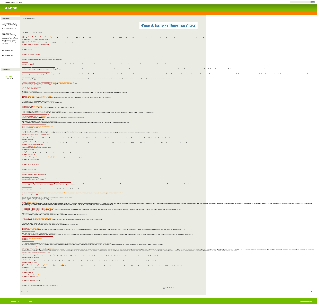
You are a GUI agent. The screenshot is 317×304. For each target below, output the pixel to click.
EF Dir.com (11, 7)
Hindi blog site (24, 96)
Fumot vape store (25, 238)
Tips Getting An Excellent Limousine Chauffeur (31, 171)
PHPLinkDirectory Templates (306, 301)
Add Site (14, 13)
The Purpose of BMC (26, 218)
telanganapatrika (25, 91)
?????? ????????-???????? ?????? (28, 161)
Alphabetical (39, 32)
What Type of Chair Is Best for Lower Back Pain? (31, 223)
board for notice (25, 126)
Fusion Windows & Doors (27, 77)
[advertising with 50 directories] (168, 287)
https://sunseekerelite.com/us (27, 274)
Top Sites (33, 13)
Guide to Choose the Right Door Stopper (29, 213)
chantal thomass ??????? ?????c (28, 146)
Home (6, 13)
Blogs (28, 18)
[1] (312, 291)
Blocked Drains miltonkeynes (27, 254)
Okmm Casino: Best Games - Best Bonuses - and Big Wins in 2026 (34, 233)
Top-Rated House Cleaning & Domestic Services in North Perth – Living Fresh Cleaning (38, 67)
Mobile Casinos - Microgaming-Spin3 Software (31, 243)
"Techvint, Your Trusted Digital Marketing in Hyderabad (32, 41)
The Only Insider (25, 62)
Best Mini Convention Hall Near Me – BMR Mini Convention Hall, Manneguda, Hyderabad (39, 56)
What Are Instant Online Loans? (28, 51)
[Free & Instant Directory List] (168, 29)
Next (314, 291)
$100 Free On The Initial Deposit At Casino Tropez (31, 264)
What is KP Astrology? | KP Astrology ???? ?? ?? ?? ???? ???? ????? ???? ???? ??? (37, 282)
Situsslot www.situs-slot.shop (27, 106)
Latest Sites (23, 13)
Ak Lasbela (24, 46)
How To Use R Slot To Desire (27, 156)
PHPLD (30, 301)
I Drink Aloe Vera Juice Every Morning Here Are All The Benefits (34, 197)
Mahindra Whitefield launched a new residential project (32, 111)
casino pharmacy (25, 136)
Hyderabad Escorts (25, 151)
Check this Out (24, 269)
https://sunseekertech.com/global (28, 278)
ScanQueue (24, 202)
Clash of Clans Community (27, 187)
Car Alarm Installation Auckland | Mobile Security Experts (33, 248)
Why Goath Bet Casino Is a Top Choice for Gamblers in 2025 (33, 208)
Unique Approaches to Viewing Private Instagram (31, 121)
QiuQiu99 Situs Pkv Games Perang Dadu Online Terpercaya (33, 36)
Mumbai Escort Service (26, 166)
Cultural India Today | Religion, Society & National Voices (33, 101)
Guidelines (42, 13)
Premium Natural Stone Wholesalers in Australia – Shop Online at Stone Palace (37, 82)
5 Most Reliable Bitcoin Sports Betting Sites (30, 116)
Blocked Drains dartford (26, 259)
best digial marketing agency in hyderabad (30, 177)
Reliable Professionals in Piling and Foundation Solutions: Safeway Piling (36, 72)
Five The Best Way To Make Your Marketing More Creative (33, 131)
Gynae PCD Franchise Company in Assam (30, 141)
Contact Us (52, 13)
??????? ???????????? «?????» (27, 87)
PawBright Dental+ (25, 228)
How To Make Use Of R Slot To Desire (29, 192)
